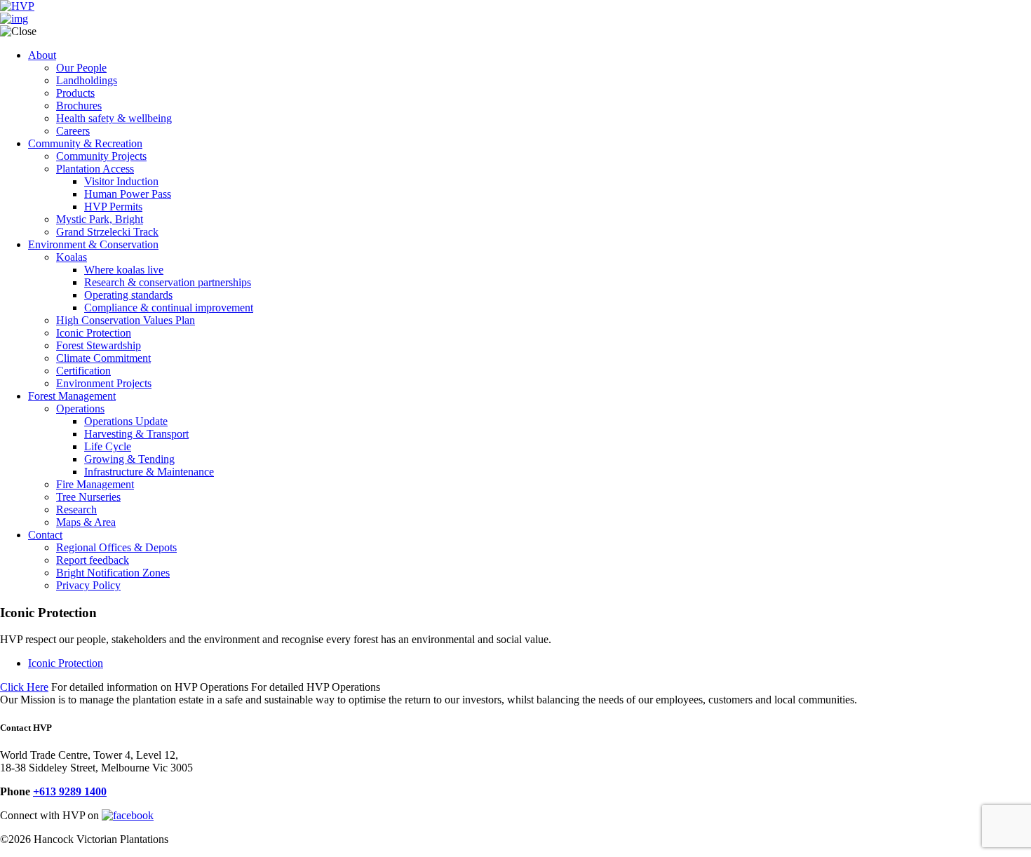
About (42, 55)
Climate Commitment (103, 358)
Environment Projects (103, 383)
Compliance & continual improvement (168, 307)
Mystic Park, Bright (99, 219)
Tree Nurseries (88, 497)
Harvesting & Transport (136, 434)
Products (75, 93)
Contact (45, 535)
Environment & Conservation (93, 244)
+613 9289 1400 (70, 791)
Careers (73, 131)
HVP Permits (113, 206)
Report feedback (92, 560)
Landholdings (86, 80)
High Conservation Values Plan (125, 320)
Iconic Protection (93, 333)
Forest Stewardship (98, 345)
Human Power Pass (127, 194)
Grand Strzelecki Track (107, 232)
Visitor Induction (121, 181)
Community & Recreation (85, 143)
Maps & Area (86, 522)
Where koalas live (123, 270)
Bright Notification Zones (113, 573)
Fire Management (95, 484)
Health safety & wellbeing (114, 118)
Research (76, 509)
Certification (83, 371)
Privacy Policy (88, 585)
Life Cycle (107, 446)
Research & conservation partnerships (167, 282)
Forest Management (72, 396)
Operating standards (128, 295)
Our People (81, 68)
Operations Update (126, 421)
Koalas (71, 257)
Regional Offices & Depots (116, 547)
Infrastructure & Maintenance (149, 472)
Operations (80, 408)
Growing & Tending (129, 459)
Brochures (79, 106)
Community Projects (101, 156)
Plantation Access (95, 169)
